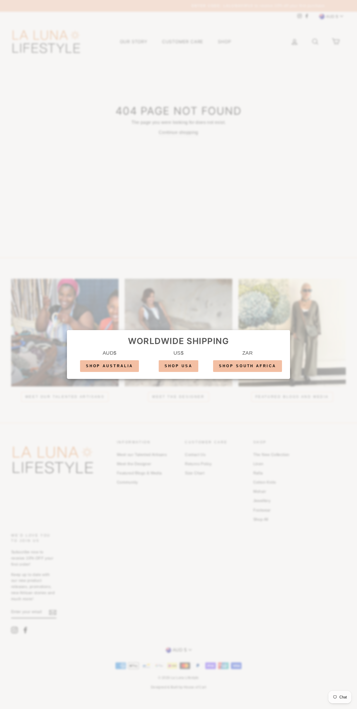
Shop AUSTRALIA (109, 366)
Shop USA (178, 366)
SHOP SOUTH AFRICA (247, 366)
